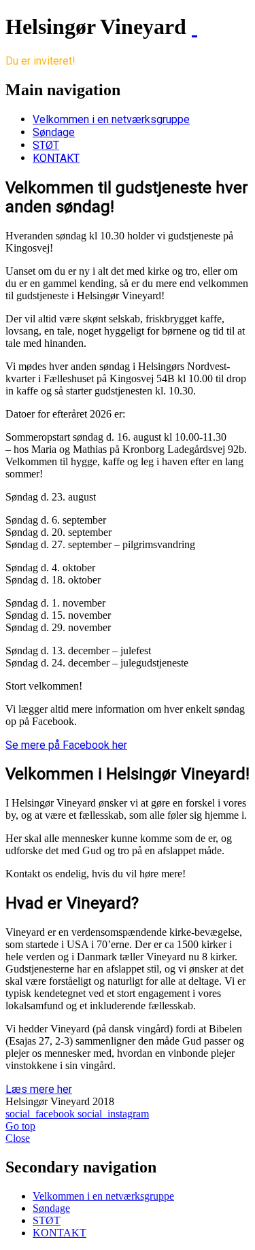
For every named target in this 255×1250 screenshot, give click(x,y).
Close (17, 1138)
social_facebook (41, 1113)
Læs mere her (38, 1089)
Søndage (54, 132)
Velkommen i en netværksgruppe (111, 119)
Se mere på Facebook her (66, 745)
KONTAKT (56, 158)
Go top (20, 1126)
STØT (46, 145)
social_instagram (113, 1113)
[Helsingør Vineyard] (194, 26)
